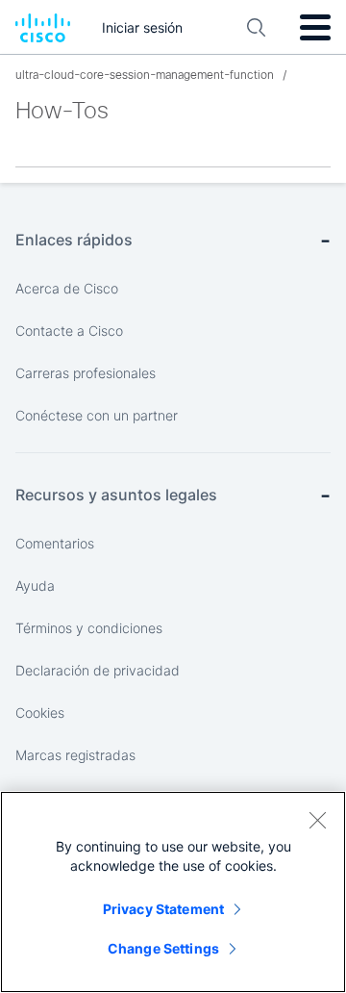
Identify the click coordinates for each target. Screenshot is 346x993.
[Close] (317, 819)
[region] (173, 892)
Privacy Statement (163, 909)
